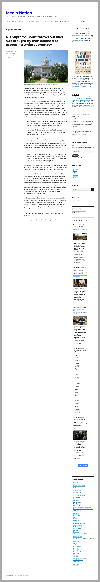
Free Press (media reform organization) (83, 508)
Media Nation (19, 12)
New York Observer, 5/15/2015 (80, 128)
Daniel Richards (10, 55)
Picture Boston (77, 546)
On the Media (76, 545)
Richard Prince (77, 551)
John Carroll (76, 520)
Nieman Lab (76, 541)
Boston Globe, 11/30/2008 (79, 134)
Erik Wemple (76, 505)
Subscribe (75, 155)
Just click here (79, 40)
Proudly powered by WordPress (22, 575)
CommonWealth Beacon (79, 495)
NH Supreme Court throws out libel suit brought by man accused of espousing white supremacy (34, 41)
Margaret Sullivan (77, 525)
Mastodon (75, 174)
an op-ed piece (59, 88)
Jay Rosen (75, 517)
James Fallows (76, 515)
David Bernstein (77, 502)
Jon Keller (75, 522)
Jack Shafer (76, 513)
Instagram (76, 177)
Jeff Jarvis (75, 518)
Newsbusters (76, 540)
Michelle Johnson (77, 536)
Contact (20, 21)
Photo (43, 84)
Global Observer (77, 510)
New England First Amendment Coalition (83, 538)
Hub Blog (75, 512)
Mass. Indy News (65, 21)
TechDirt (75, 556)
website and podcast (79, 78)
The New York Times (83, 85)
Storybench (76, 553)
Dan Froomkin (77, 499)
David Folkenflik (77, 504)
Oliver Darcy (76, 543)
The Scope (75, 555)
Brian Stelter (76, 487)
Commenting (29, 21)
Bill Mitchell (76, 484)
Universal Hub (76, 563)
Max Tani (75, 530)
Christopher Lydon (78, 494)
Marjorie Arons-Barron (79, 527)
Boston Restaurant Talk (79, 485)
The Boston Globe (86, 86)
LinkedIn (75, 175)
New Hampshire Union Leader (11, 57)
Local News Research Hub (79, 523)
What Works (76, 564)
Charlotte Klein (77, 492)
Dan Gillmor (76, 500)
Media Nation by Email (80, 21)
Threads (75, 172)
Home (8, 21)
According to (27, 101)
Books (38, 21)
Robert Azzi (13, 59)
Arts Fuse (75, 482)
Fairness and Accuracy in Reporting (82, 507)
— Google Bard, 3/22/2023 (78, 118)
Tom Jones (76, 561)
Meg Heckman (77, 535)
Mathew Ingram (77, 528)
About (14, 21)
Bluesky (75, 170)
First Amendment (10, 53)
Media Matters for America (80, 533)
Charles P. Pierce (77, 489)
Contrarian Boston (77, 497)
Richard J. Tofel (77, 550)
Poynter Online (77, 548)
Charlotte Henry (77, 490)
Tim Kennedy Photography (80, 558)
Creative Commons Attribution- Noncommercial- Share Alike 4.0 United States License (82, 98)
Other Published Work (51, 21)
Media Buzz (76, 531)
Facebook (75, 169)
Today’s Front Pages (78, 559)
